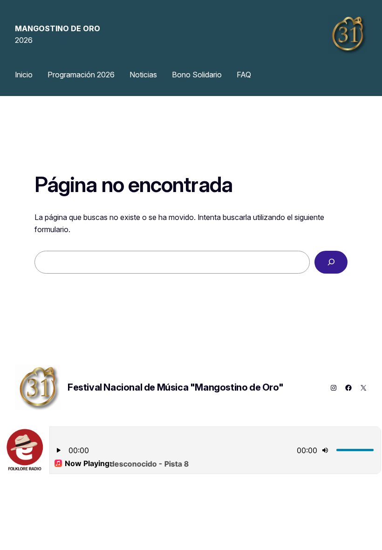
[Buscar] (331, 262)
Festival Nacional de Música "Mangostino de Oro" (175, 387)
